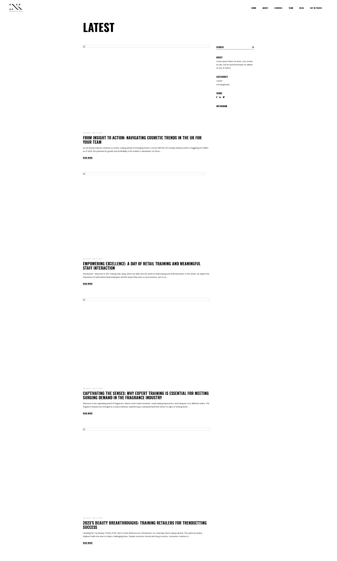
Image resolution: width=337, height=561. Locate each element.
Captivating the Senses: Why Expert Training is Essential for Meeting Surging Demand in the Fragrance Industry (146, 395)
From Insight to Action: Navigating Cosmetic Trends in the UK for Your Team (142, 140)
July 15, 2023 (97, 133)
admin (88, 133)
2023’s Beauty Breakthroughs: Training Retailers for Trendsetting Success (145, 525)
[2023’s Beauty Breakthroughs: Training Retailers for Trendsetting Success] (146, 470)
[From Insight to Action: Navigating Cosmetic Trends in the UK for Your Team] (146, 86)
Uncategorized (223, 84)
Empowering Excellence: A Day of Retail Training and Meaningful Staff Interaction (142, 266)
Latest (219, 81)
